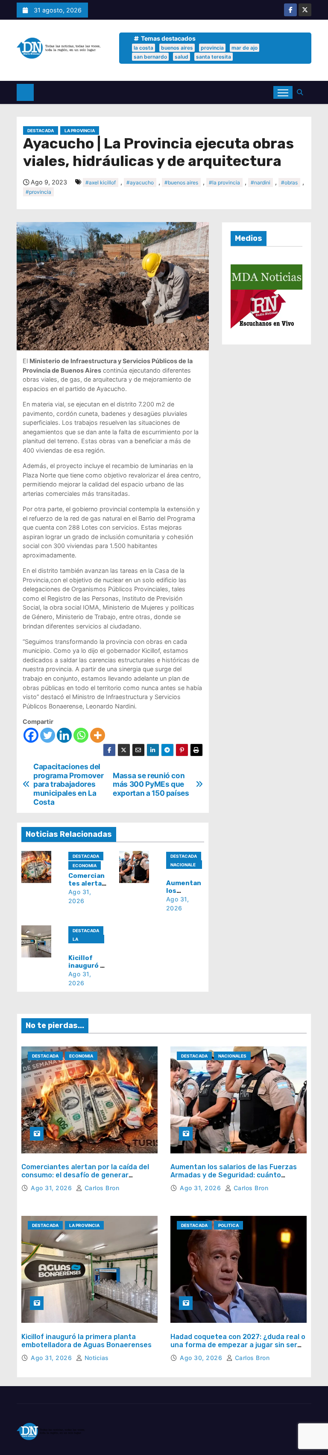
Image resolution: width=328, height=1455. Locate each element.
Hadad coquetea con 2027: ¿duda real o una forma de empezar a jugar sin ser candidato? (237, 1345)
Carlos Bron (100, 1187)
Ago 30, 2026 (202, 1357)
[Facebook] (30, 735)
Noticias (95, 1357)
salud (181, 56)
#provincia (38, 192)
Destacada (40, 130)
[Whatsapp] (80, 735)
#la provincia (224, 182)
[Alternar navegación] (283, 92)
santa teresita (213, 56)
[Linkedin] (64, 735)
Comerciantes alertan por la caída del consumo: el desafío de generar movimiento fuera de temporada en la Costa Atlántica (85, 1179)
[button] (302, 92)
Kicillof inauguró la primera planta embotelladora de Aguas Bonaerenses (86, 1341)
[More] (97, 735)
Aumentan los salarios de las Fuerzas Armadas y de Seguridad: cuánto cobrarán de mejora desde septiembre (235, 1175)
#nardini (260, 182)
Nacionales (183, 865)
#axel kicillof (100, 182)
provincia (212, 47)
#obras (289, 182)
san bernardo (150, 56)
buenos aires (177, 47)
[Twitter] (47, 735)
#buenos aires (181, 182)
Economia (85, 865)
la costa (143, 47)
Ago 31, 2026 (52, 1187)
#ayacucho (140, 182)
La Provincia (79, 130)
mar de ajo (244, 47)
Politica (228, 1225)
